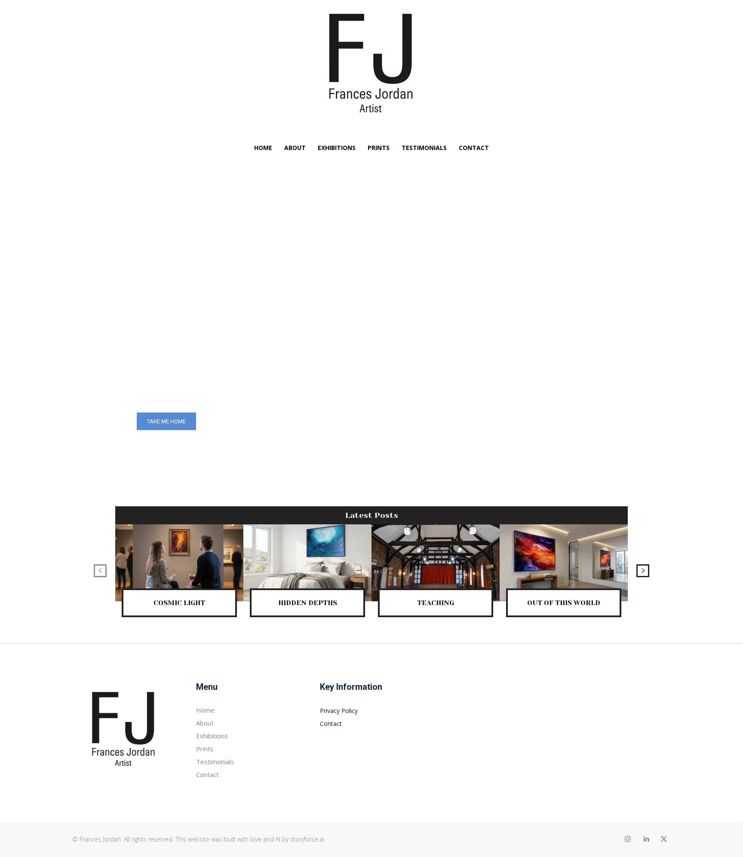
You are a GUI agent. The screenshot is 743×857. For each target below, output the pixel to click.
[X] (664, 839)
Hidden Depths (307, 603)
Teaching (435, 603)
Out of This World (563, 603)
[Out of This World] (564, 562)
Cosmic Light (179, 603)
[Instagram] (628, 839)
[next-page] (642, 570)
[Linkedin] (646, 839)
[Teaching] (436, 562)
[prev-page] (100, 570)
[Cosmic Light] (179, 562)
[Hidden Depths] (307, 562)
